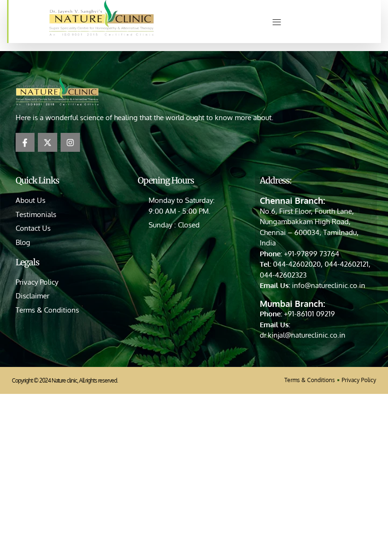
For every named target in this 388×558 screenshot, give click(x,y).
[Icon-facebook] (25, 142)
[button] (277, 21)
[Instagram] (70, 142)
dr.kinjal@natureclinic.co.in (302, 335)
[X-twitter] (47, 142)
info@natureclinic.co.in (328, 285)
